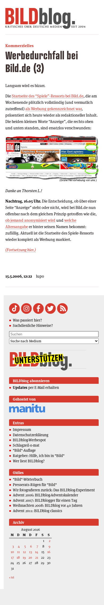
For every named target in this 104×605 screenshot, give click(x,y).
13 (30, 552)
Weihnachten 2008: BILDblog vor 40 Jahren (47, 505)
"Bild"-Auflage (24, 450)
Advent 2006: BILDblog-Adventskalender (45, 495)
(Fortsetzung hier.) (20, 249)
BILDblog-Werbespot (29, 440)
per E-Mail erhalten (36, 387)
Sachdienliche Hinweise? (33, 325)
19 (24, 557)
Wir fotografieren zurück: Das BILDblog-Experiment (54, 490)
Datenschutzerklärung (30, 435)
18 (18, 557)
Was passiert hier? (27, 320)
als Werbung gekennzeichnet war (53, 108)
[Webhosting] (27, 411)
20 (30, 557)
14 (36, 552)
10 (12, 552)
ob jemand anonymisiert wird (30, 220)
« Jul (11, 577)
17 (12, 557)
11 (18, 552)
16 (48, 552)
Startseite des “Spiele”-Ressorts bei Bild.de (47, 95)
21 (36, 557)
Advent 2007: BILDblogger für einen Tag (45, 500)
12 (24, 552)
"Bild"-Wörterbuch (27, 479)
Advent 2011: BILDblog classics (37, 510)
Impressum (22, 429)
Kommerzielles (19, 45)
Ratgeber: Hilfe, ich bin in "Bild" (39, 455)
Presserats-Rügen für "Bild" (35, 484)
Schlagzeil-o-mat (26, 445)
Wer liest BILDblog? (29, 461)
